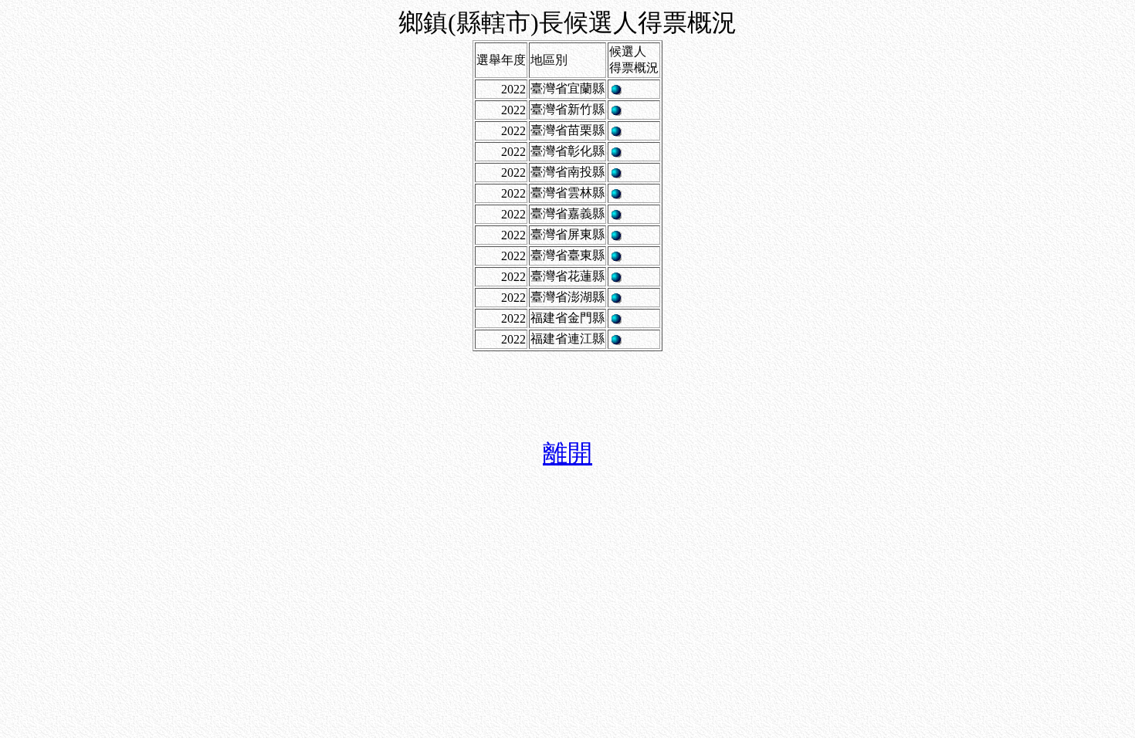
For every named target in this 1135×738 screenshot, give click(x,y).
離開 (567, 453)
